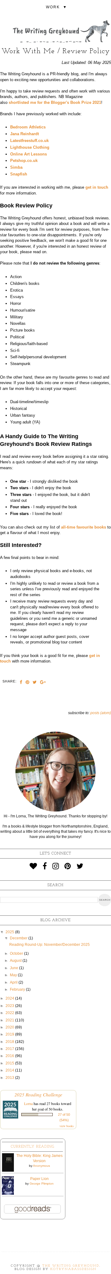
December (19, 938)
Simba (16, 167)
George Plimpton (42, 1183)
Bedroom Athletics (28, 127)
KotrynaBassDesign (73, 1269)
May (14, 975)
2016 (10, 1056)
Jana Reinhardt (24, 134)
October (17, 953)
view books (67, 1126)
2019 (10, 1034)
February (18, 989)
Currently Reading (32, 1147)
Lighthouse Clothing (29, 147)
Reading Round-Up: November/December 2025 (49, 944)
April (14, 982)
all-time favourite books (83, 527)
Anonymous (41, 1165)
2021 (10, 1020)
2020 (10, 1027)
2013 (10, 1077)
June (14, 968)
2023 (10, 1006)
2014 (10, 1070)
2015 (10, 1063)
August (16, 960)
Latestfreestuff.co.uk (29, 140)
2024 (10, 998)
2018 (10, 1042)
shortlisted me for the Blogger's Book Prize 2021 (55, 102)
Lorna (28, 1103)
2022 (10, 1013)
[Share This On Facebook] (21, 682)
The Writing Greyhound (70, 1266)
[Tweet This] (35, 682)
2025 (10, 932)
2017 (10, 1049)
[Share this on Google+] (43, 682)
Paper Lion (39, 1179)
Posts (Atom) (100, 713)
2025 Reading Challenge (38, 1094)
